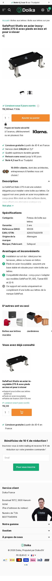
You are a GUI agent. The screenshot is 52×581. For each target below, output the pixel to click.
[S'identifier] (42, 9)
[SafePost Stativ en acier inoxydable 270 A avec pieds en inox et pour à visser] (17, 363)
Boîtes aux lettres (18, 20)
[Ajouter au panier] (22, 412)
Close (26, 524)
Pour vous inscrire (26, 467)
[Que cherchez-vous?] (9, 10)
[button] (3, 2)
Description (10, 181)
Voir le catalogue (4, 10)
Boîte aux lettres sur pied (39, 20)
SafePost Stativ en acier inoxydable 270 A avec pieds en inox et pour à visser (16, 384)
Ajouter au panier (31, 118)
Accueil (5, 20)
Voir (6, 205)
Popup (38, 105)
